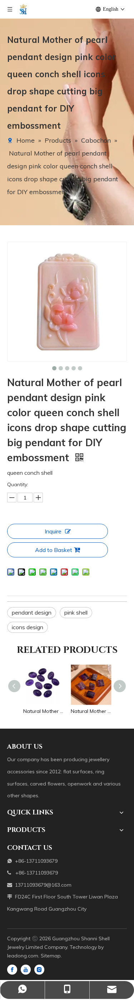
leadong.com (22, 955)
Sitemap (51, 955)
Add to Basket (53, 549)
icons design (27, 627)
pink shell (76, 612)
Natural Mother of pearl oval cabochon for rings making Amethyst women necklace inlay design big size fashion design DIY (43, 711)
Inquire (53, 531)
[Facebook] (12, 969)
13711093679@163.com (43, 885)
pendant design (31, 612)
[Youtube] (26, 969)
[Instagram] (39, 969)
